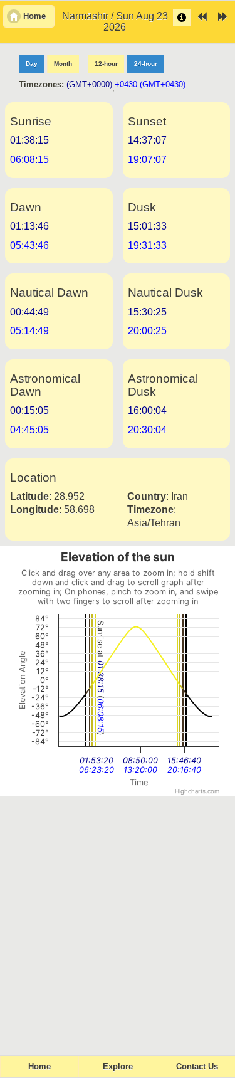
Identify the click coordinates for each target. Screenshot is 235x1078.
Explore (118, 1066)
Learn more (182, 17)
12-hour (106, 63)
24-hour (145, 63)
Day (32, 63)
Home (39, 1066)
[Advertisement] (117, 920)
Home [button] (34, 16)
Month (63, 63)
